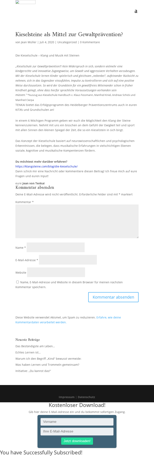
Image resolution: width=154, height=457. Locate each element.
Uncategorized (67, 42)
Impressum (67, 397)
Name (20, 248)
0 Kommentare (90, 42)
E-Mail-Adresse (26, 260)
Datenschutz (86, 397)
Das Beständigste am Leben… (35, 346)
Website (20, 272)
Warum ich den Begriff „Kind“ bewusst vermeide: (48, 358)
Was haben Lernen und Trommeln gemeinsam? (47, 365)
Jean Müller (28, 42)
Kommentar (24, 202)
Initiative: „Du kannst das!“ (33, 371)
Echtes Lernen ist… (28, 352)
